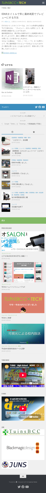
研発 (19, 346)
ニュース (21, 148)
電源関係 (16, 195)
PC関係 (4, 8)
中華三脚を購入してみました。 (23, 184)
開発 (39, 148)
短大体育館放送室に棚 (20, 197)
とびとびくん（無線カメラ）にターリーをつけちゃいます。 (32, 89)
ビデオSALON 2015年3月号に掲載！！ (15, 256)
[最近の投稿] (12, 132)
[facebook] (39, 107)
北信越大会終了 (17, 207)
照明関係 (31, 192)
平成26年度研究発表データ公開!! (13, 349)
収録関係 (14, 137)
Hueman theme (32, 482)
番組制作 (25, 160)
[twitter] (36, 107)
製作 (29, 137)
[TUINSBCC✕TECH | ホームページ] (18, 2)
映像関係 (20, 137)
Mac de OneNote (7, 92)
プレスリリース (6, 253)
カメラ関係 (15, 148)
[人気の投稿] (33, 132)
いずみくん (6, 21)
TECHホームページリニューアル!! (13, 287)
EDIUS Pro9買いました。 (20, 163)
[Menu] (43, 2)
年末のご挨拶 (6, 318)
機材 (8, 8)
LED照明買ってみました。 (21, 173)
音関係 (22, 195)
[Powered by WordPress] (16, 482)
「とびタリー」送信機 (20, 140)
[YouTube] (43, 107)
